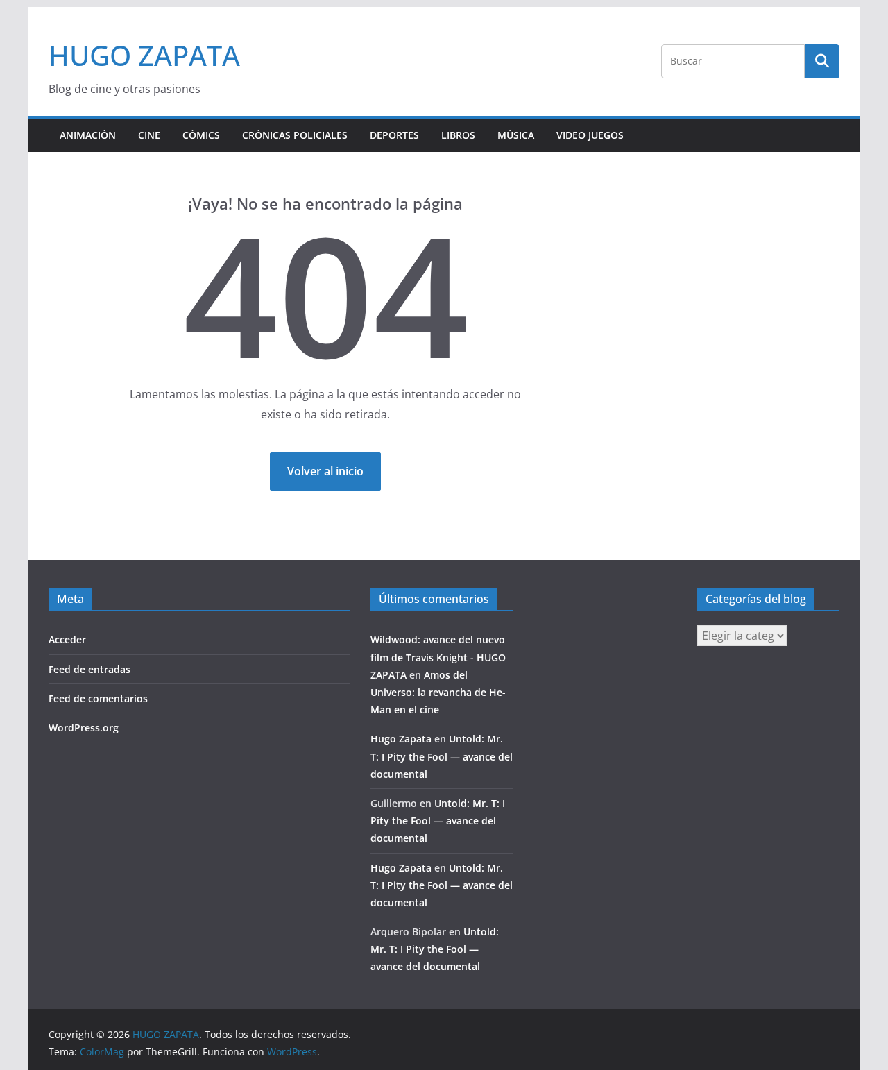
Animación (88, 135)
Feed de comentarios (98, 698)
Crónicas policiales (295, 135)
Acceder (67, 639)
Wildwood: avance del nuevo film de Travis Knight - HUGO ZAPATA (438, 657)
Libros (458, 135)
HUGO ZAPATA (144, 55)
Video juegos (590, 135)
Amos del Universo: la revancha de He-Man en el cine (438, 692)
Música (515, 135)
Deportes (394, 135)
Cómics (201, 135)
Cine (149, 135)
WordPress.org (84, 727)
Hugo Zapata (401, 738)
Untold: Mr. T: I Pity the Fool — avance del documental (441, 756)
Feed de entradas (89, 669)
